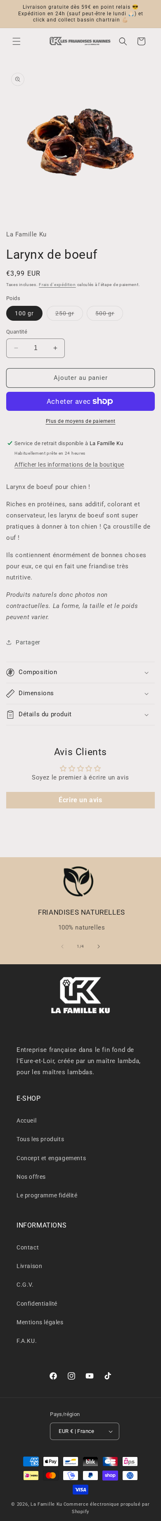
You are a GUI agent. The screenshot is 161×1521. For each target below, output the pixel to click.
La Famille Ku (46, 1504)
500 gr (109, 315)
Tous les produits (40, 1139)
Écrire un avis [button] (80, 800)
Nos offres (31, 1176)
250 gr (69, 315)
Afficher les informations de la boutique (69, 464)
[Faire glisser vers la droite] (99, 946)
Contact (28, 1247)
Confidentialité (37, 1303)
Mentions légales (40, 1322)
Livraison (29, 1266)
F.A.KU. (27, 1340)
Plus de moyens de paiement (81, 421)
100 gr (24, 313)
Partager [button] (28, 642)
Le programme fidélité (47, 1195)
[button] (16, 41)
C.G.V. (25, 1284)
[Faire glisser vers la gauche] (62, 946)
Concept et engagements (51, 1158)
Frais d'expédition (57, 284)
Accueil (26, 1120)
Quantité (16, 332)
